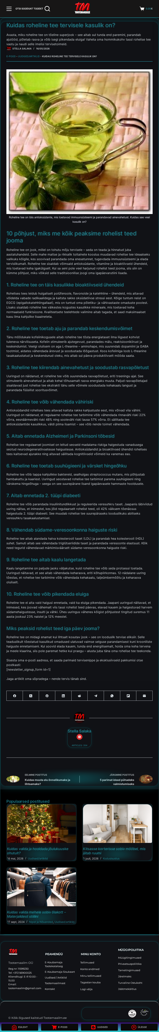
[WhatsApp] (112, 696)
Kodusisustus (111, 858)
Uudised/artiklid (29, 56)
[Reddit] (80, 696)
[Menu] (9, 8)
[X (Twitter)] (31, 696)
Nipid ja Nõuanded (41, 921)
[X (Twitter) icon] (79, 737)
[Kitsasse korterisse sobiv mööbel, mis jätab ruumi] (117, 823)
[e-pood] (8, 48)
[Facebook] (15, 696)
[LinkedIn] (63, 696)
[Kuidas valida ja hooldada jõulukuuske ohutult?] (41, 823)
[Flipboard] (128, 696)
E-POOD (11, 56)
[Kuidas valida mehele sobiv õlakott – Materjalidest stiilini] (41, 887)
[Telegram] (96, 696)
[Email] (144, 696)
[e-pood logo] (82, 8)
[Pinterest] (47, 696)
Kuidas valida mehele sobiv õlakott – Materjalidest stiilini (36, 914)
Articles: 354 (79, 745)
